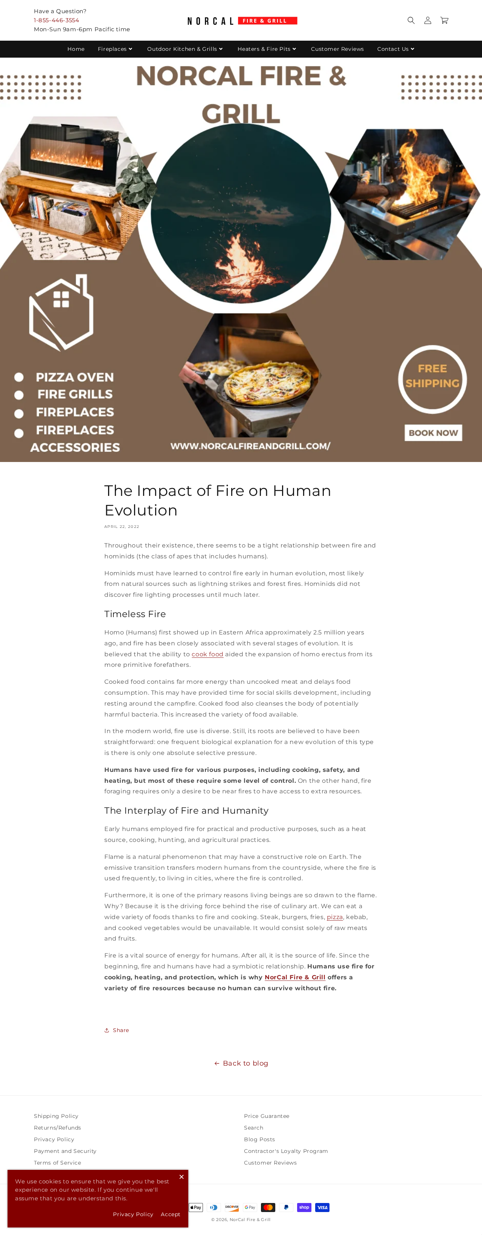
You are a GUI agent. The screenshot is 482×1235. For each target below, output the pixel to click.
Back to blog (245, 1063)
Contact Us (393, 49)
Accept (171, 1214)
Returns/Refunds (57, 1127)
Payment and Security (65, 1151)
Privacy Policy (54, 1139)
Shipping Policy (56, 1116)
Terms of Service (57, 1162)
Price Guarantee (267, 1116)
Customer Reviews (337, 49)
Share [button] (121, 1030)
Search (254, 1127)
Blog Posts (259, 1139)
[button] (411, 20)
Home (75, 49)
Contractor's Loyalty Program (286, 1151)
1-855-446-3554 (56, 20)
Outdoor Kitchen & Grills (182, 49)
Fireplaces (112, 49)
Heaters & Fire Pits (264, 49)
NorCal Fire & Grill (250, 1219)
